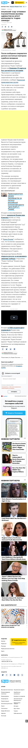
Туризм (16, 711)
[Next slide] (25, 7)
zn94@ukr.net (20, 664)
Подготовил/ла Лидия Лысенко (10, 357)
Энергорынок (4, 698)
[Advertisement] (14, 124)
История (16, 706)
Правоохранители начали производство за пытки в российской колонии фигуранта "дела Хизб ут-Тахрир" (16, 201)
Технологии (4, 708)
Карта (2, 651)
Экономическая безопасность (18, 699)
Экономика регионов (6, 703)
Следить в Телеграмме (15, 413)
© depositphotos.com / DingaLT (8, 50)
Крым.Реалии (8, 239)
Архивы (3, 641)
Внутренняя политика (7, 689)
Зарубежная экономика (17, 693)
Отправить (14, 391)
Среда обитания (5, 711)
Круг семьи (17, 708)
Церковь (3, 713)
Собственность (18, 713)
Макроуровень (5, 696)
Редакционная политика (7, 648)
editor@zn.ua (4, 668)
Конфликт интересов (19, 696)
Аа (12, 2)
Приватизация (5, 701)
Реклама (3, 646)
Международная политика (5, 693)
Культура (3, 715)
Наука (2, 706)
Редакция (3, 643)
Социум (16, 703)
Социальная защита (19, 689)
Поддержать (20, 2)
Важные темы (5, 6)
